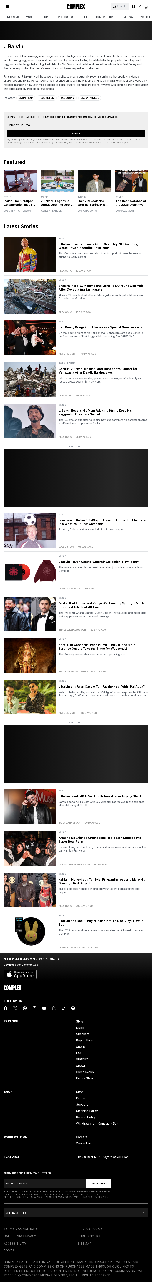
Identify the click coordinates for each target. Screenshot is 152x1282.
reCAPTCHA (60, 142)
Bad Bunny (67, 97)
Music (44, 197)
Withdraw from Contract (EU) (97, 1123)
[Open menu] (7, 6)
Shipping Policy (87, 1111)
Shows (81, 1065)
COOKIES (9, 1250)
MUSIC (30, 17)
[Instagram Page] (34, 1008)
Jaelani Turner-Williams (74, 864)
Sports (80, 1047)
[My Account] (140, 6)
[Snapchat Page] (54, 1008)
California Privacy (20, 1236)
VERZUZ (128, 17)
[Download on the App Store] (20, 973)
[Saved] (133, 6)
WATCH (145, 17)
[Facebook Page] (5, 1008)
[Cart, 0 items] (146, 6)
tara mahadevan (69, 823)
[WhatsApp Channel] (25, 1008)
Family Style (84, 1078)
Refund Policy (86, 1117)
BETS (85, 17)
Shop (80, 1092)
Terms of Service (111, 142)
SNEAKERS (12, 17)
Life (78, 1053)
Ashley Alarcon (51, 210)
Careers (81, 1137)
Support (82, 1104)
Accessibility (15, 1243)
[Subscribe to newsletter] (98, 1183)
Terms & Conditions (21, 1229)
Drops (80, 1098)
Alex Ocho (65, 271)
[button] (76, 1212)
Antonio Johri (87, 210)
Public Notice (89, 1236)
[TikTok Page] (63, 1008)
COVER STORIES (106, 17)
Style (7, 197)
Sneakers (82, 1034)
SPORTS (46, 17)
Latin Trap (26, 97)
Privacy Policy (89, 142)
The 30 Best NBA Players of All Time (102, 1157)
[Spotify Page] (73, 1008)
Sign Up (76, 133)
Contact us (83, 1143)
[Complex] (76, 6)
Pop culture (84, 1040)
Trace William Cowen (72, 630)
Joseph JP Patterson (17, 210)
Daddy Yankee (90, 97)
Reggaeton (46, 97)
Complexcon (85, 1072)
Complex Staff (125, 210)
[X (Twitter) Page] (15, 1008)
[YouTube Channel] (44, 1008)
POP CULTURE (67, 17)
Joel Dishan (66, 547)
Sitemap (84, 1243)
